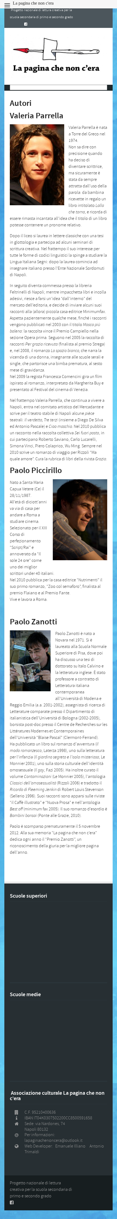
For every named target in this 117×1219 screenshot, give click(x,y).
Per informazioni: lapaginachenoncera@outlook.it (53, 1137)
